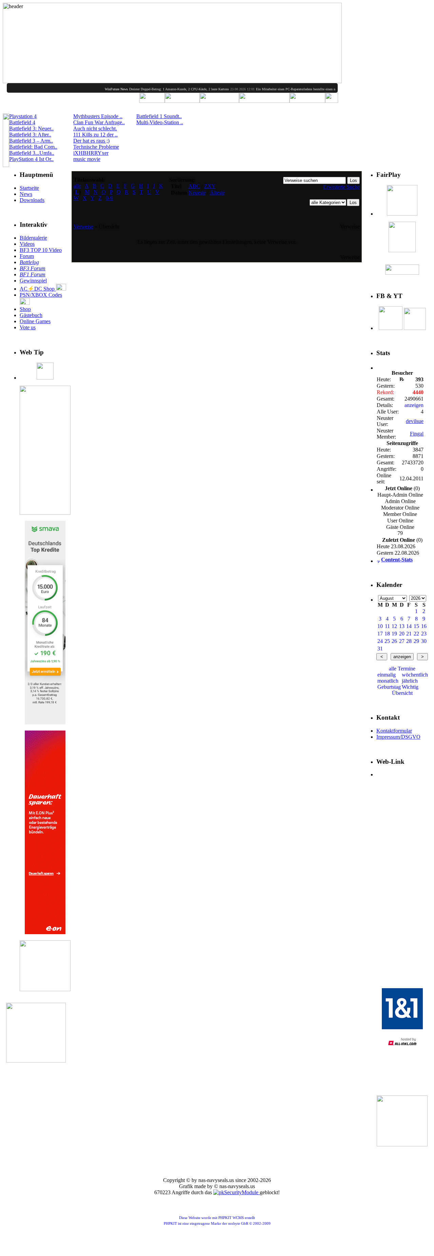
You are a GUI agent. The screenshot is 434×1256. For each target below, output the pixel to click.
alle (77, 186)
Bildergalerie (33, 238)
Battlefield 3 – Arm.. (31, 141)
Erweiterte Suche (341, 187)
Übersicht (402, 693)
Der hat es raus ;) (91, 141)
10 (380, 626)
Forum (27, 256)
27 (402, 641)
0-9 (109, 198)
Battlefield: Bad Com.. (33, 147)
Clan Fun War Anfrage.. (99, 122)
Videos (27, 244)
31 (380, 648)
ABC (194, 186)
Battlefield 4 (22, 122)
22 (416, 633)
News (26, 194)
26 (394, 641)
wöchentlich (415, 675)
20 (402, 633)
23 (424, 633)
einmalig (386, 675)
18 (387, 633)
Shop (25, 309)
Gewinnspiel (33, 280)
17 (380, 633)
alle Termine (402, 668)
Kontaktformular (394, 731)
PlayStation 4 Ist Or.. (31, 159)
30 (424, 641)
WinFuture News (101, 89)
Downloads (32, 200)
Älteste (217, 193)
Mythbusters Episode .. (97, 116)
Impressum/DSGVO (398, 737)
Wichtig (410, 687)
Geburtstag (389, 687)
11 (387, 626)
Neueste (197, 193)
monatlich (387, 681)
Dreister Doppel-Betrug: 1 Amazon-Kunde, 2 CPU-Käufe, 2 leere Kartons (164, 89)
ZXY (210, 186)
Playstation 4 (23, 116)
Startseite (29, 188)
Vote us (28, 327)
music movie (86, 159)
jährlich (410, 681)
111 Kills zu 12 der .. (95, 134)
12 (394, 626)
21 (409, 633)
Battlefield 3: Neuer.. (31, 128)
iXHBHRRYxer (90, 153)
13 (402, 626)
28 (409, 641)
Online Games (35, 321)
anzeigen (414, 405)
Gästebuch (31, 315)
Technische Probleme (96, 147)
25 (387, 641)
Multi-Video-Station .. (159, 122)
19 (394, 633)
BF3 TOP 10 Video (41, 250)
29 (416, 641)
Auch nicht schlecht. (95, 128)
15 (416, 626)
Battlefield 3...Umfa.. (31, 153)
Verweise (83, 226)
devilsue (414, 421)
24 (380, 641)
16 (424, 626)
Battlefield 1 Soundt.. (159, 116)
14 (409, 626)
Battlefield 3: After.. (30, 134)
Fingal (416, 434)
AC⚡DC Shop (38, 289)
